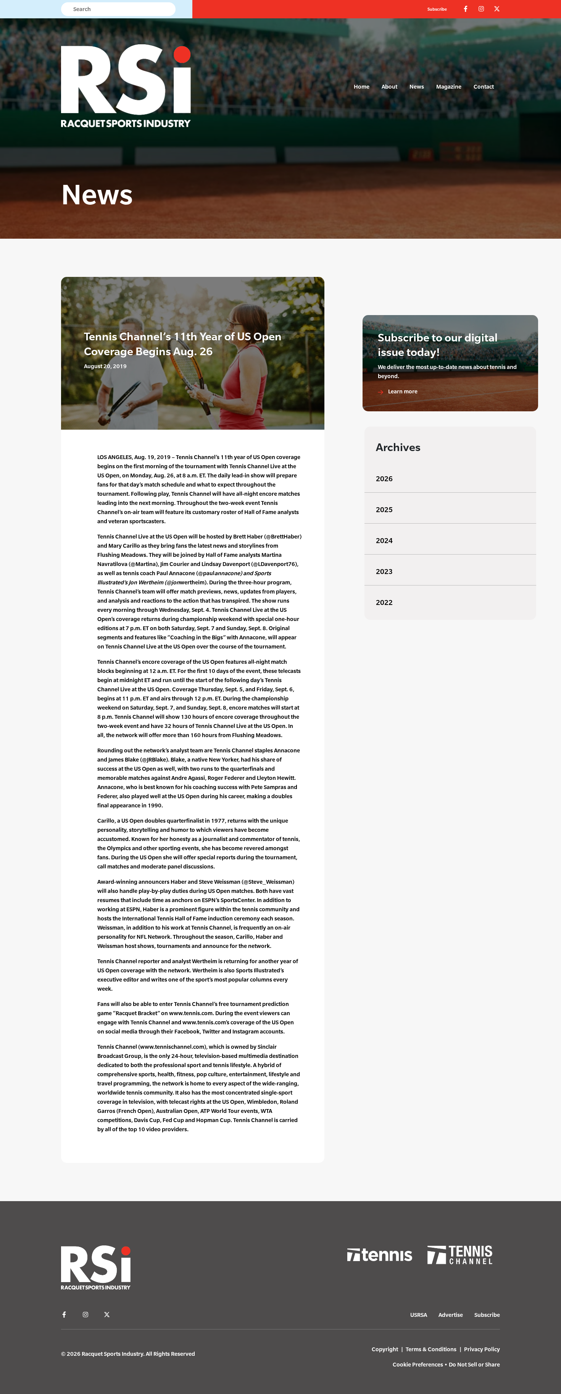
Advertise (450, 1315)
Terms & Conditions (431, 1349)
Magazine (448, 86)
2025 (384, 510)
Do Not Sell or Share (474, 1364)
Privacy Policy (482, 1349)
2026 (384, 479)
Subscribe (437, 9)
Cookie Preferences (418, 1364)
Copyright (385, 1349)
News (416, 86)
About (389, 86)
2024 (384, 541)
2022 (384, 602)
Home (361, 86)
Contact (484, 86)
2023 (384, 572)
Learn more (402, 391)
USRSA (418, 1315)
